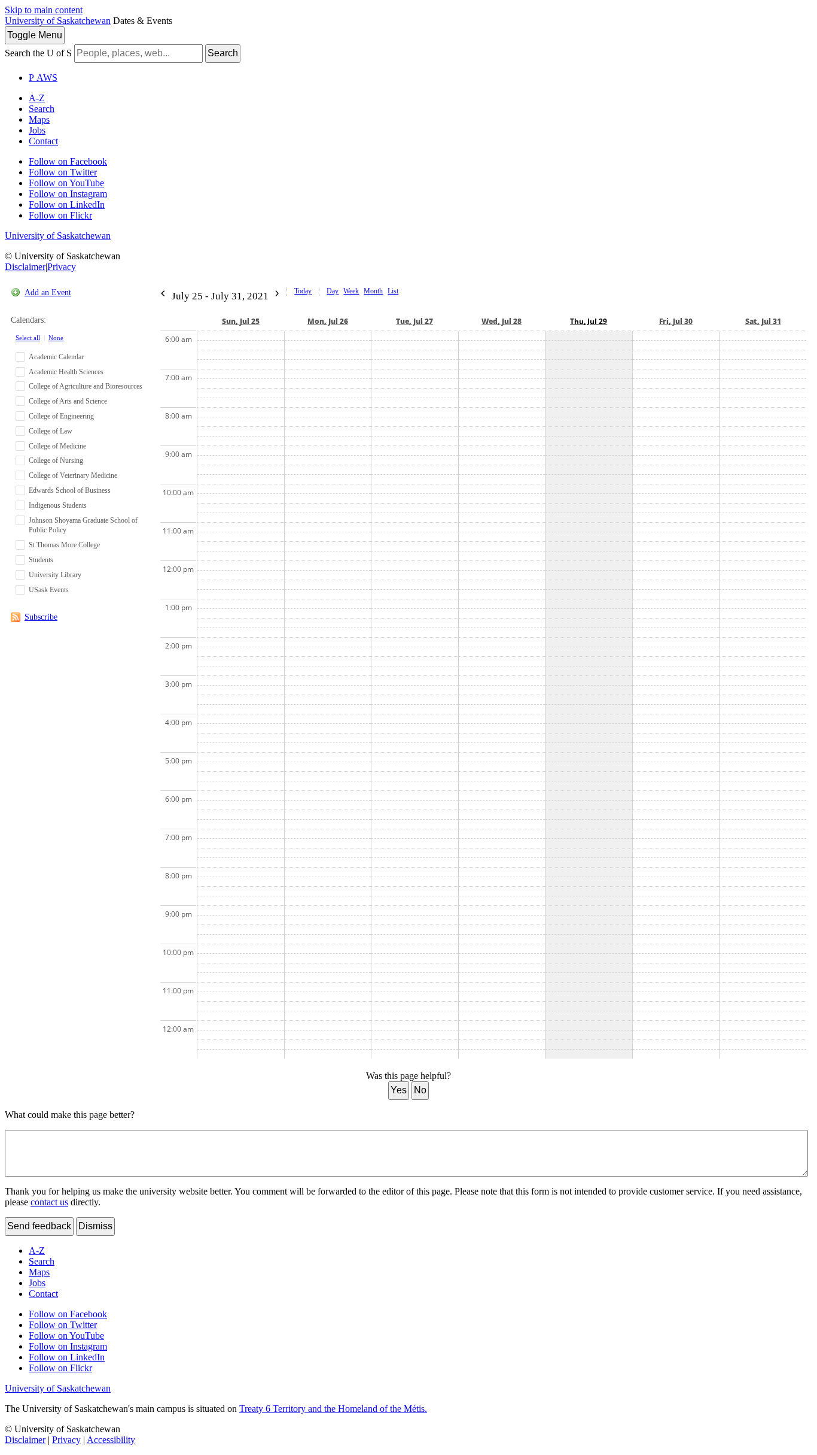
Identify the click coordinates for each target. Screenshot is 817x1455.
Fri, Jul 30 (676, 321)
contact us (49, 1202)
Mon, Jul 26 (327, 321)
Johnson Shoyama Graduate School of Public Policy (83, 525)
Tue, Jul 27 (414, 321)
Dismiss (95, 1226)
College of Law (50, 431)
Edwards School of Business (70, 490)
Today (303, 291)
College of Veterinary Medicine (73, 475)
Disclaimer (25, 267)
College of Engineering (61, 416)
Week (351, 291)
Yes (399, 1090)
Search (223, 53)
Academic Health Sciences (66, 372)
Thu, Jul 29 (588, 321)
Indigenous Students (58, 505)
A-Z (37, 98)
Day (333, 291)
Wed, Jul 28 (501, 321)
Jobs (37, 130)
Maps (39, 119)
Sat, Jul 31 (763, 321)
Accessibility (111, 1440)
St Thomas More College (64, 545)
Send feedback (39, 1226)
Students (41, 560)
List (393, 291)
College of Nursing (56, 460)
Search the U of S (38, 53)
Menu (34, 35)
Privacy (61, 267)
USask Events (49, 590)
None (55, 337)
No (420, 1090)
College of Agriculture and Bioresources (85, 386)
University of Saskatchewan (58, 21)
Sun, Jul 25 (241, 321)
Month (373, 291)
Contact (43, 141)
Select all (28, 337)
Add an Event (48, 292)
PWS (43, 77)
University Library (55, 575)
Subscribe (41, 617)
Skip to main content (44, 10)
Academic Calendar (56, 357)
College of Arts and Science (68, 401)
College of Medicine (57, 446)
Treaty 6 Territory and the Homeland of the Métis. (333, 1409)
